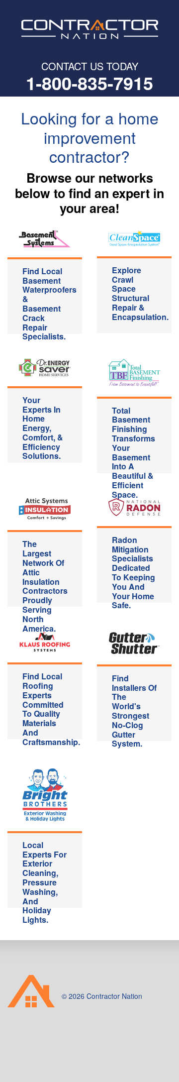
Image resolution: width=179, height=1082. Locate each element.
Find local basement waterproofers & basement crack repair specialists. (49, 299)
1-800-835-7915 (89, 83)
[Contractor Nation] (89, 29)
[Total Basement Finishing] (134, 373)
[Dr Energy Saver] (44, 367)
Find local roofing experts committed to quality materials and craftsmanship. (51, 704)
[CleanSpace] (134, 238)
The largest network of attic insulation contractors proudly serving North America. (45, 572)
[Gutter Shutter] (134, 643)
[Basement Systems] (44, 238)
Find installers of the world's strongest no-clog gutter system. (134, 706)
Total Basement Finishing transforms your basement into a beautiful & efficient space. (133, 439)
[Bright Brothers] (44, 793)
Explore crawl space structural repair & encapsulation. (140, 293)
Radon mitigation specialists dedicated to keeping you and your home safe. (133, 568)
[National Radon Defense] (134, 507)
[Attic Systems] (44, 509)
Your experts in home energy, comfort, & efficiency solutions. (42, 428)
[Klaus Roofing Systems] (44, 642)
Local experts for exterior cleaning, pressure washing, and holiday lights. (44, 873)
